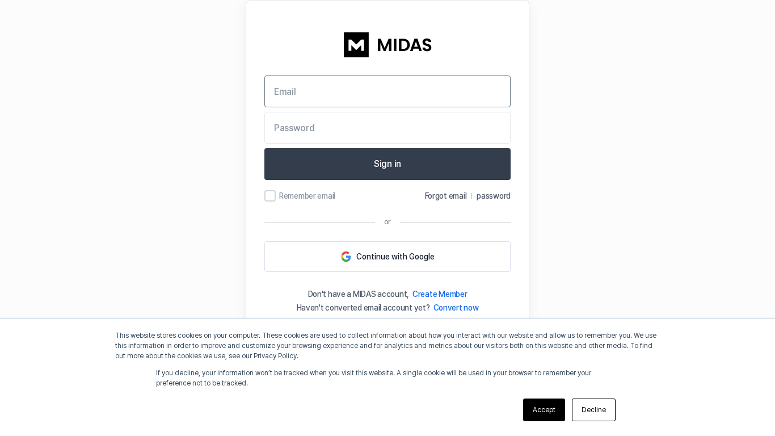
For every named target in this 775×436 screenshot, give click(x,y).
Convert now (456, 307)
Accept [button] (544, 410)
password (494, 195)
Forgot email (446, 195)
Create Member (439, 294)
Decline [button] (594, 410)
